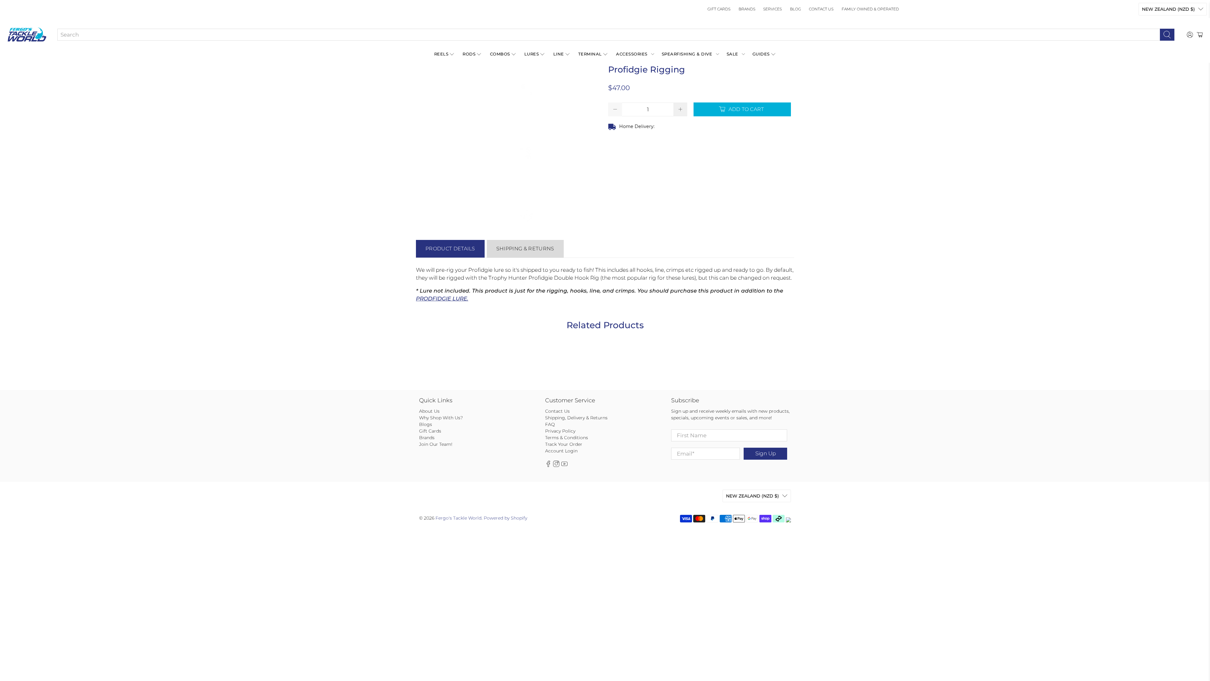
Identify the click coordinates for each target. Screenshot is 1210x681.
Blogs (425, 424)
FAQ (550, 424)
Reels (441, 53)
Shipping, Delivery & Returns (576, 418)
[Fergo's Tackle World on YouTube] (564, 466)
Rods (469, 53)
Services (772, 9)
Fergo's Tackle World (458, 518)
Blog (795, 9)
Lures (531, 53)
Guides (761, 53)
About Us (429, 411)
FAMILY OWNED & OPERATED (870, 9)
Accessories (632, 53)
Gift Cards (718, 9)
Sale (732, 53)
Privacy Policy (560, 431)
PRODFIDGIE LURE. (442, 298)
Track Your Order (563, 444)
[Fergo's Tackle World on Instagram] (556, 466)
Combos (500, 53)
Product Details (450, 249)
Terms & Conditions (566, 437)
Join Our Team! (435, 444)
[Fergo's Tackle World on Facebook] (548, 466)
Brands (747, 9)
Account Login (561, 451)
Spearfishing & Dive (687, 53)
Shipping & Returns (525, 249)
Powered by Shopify (505, 518)
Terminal (590, 53)
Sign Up (765, 453)
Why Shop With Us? (441, 418)
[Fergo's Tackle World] (27, 34)
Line (558, 53)
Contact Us (821, 9)
